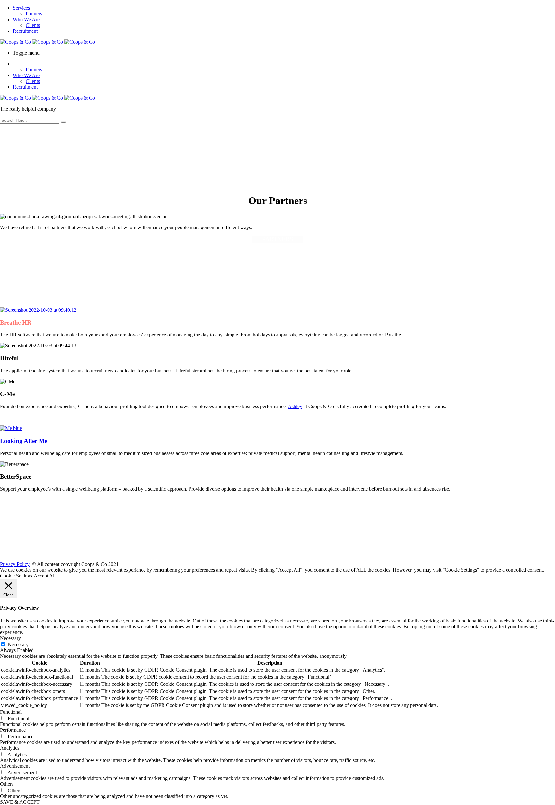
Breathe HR (15, 322)
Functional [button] (11, 712)
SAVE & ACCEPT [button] (20, 802)
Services (21, 8)
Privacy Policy (15, 564)
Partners (34, 13)
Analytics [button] (9, 748)
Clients (33, 25)
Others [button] (6, 784)
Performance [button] (13, 730)
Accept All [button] (45, 575)
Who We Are (26, 19)
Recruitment (25, 31)
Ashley (295, 406)
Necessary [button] (10, 638)
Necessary (18, 644)
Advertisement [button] (15, 766)
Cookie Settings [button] (16, 575)
